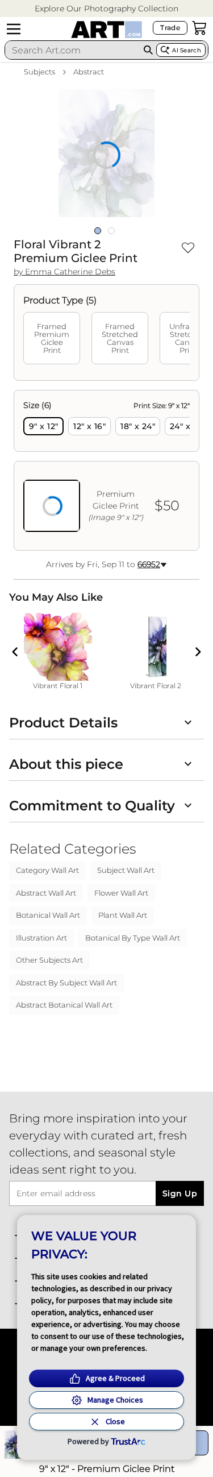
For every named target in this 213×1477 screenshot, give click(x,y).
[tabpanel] (106, 470)
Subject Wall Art (125, 870)
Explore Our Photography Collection (106, 8)
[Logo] (106, 29)
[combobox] (72, 50)
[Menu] (14, 29)
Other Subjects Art (49, 959)
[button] (106, 9)
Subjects (39, 71)
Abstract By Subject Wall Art (66, 982)
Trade (170, 27)
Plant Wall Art (122, 915)
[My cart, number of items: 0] (199, 28)
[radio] (43, 426)
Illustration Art (41, 937)
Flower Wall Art (121, 892)
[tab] (51, 338)
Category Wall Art (47, 870)
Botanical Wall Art (48, 915)
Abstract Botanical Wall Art (64, 1004)
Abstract (88, 71)
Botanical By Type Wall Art (132, 937)
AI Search (186, 50)
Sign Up (179, 1193)
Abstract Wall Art (46, 892)
